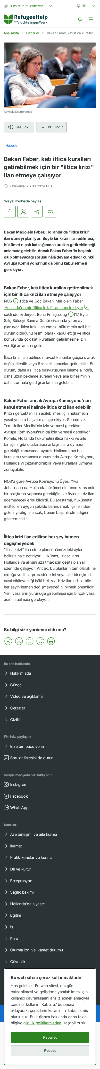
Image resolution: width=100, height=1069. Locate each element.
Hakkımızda (20, 673)
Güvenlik (17, 961)
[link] (26, 19)
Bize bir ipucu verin (27, 746)
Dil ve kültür (20, 869)
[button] (11, 301)
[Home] (26, 19)
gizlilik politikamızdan (42, 1022)
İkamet (16, 846)
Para (14, 938)
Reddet (50, 1050)
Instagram (18, 784)
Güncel (16, 684)
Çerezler (17, 708)
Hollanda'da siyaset (27, 903)
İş (11, 926)
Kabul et (50, 1037)
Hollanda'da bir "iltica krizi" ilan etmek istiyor (43, 307)
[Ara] (80, 19)
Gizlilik (16, 719)
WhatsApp (19, 807)
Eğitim (15, 915)
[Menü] (90, 19)
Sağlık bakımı (22, 892)
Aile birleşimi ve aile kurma (33, 834)
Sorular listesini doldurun (31, 757)
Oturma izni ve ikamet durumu (36, 950)
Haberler (32, 33)
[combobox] (28, 6)
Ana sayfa (11, 33)
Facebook (19, 796)
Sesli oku (23, 127)
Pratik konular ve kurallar (32, 857)
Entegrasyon (21, 880)
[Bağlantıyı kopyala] (50, 211)
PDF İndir (55, 127)
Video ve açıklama (26, 696)
